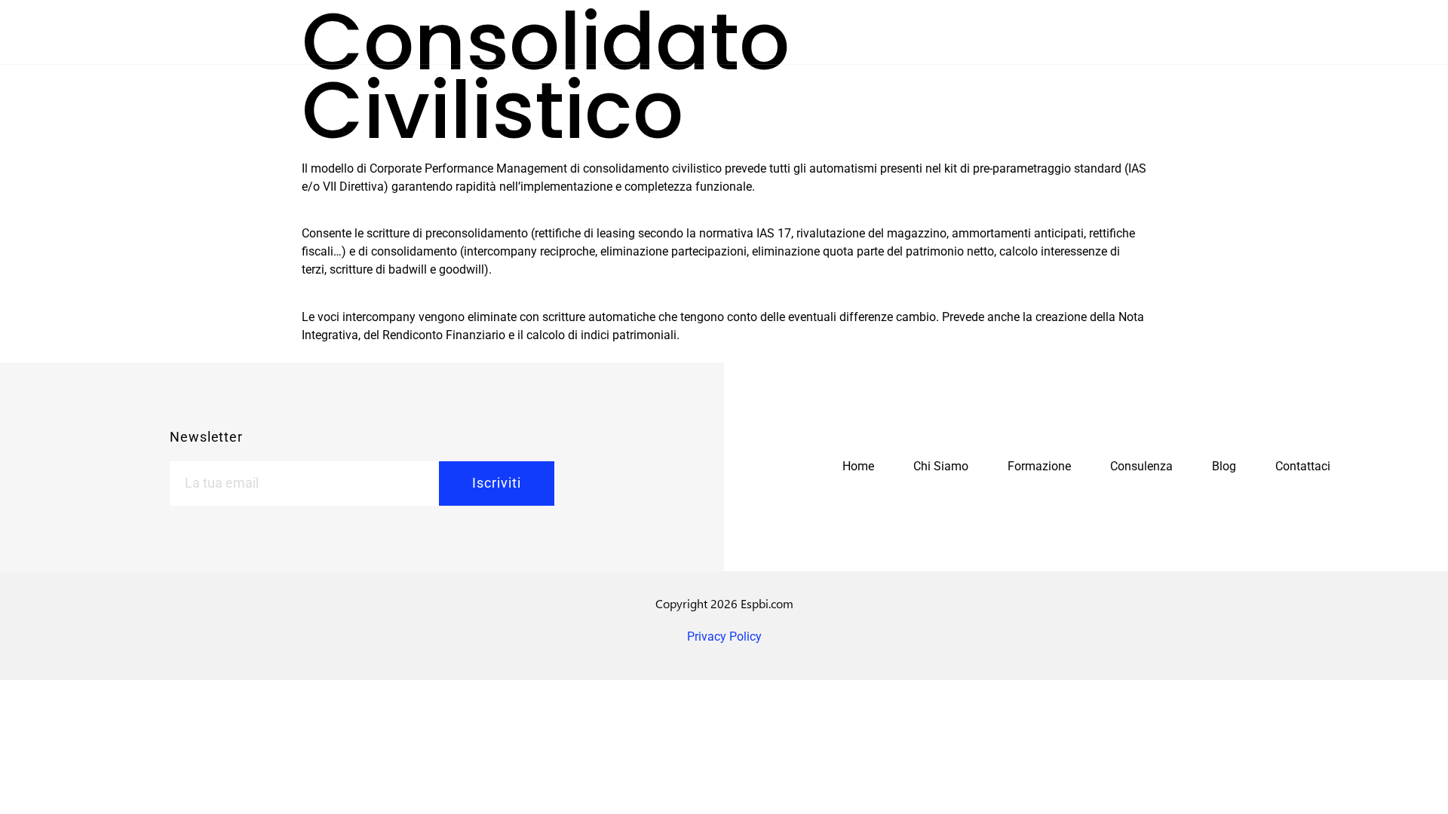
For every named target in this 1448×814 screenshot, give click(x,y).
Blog (1224, 466)
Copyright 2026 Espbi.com (724, 603)
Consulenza (1141, 466)
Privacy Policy (724, 636)
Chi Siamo (940, 466)
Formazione (1039, 466)
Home (858, 466)
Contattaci (1302, 466)
